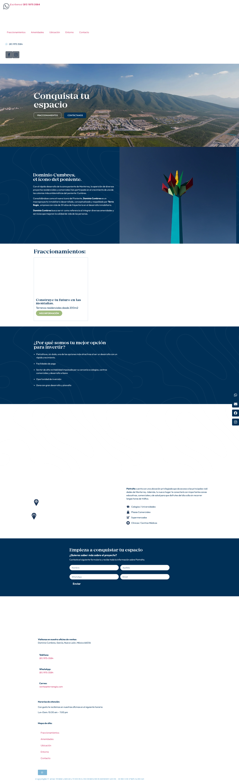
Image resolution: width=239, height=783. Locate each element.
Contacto (84, 32)
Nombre (73, 564)
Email (123, 573)
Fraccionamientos (16, 32)
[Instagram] (235, 422)
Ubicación (54, 32)
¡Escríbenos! (25, 4)
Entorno (69, 32)
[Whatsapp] (235, 395)
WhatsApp (74, 573)
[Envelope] (235, 404)
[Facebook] (235, 413)
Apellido (124, 564)
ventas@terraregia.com (51, 686)
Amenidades (37, 32)
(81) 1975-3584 (46, 658)
